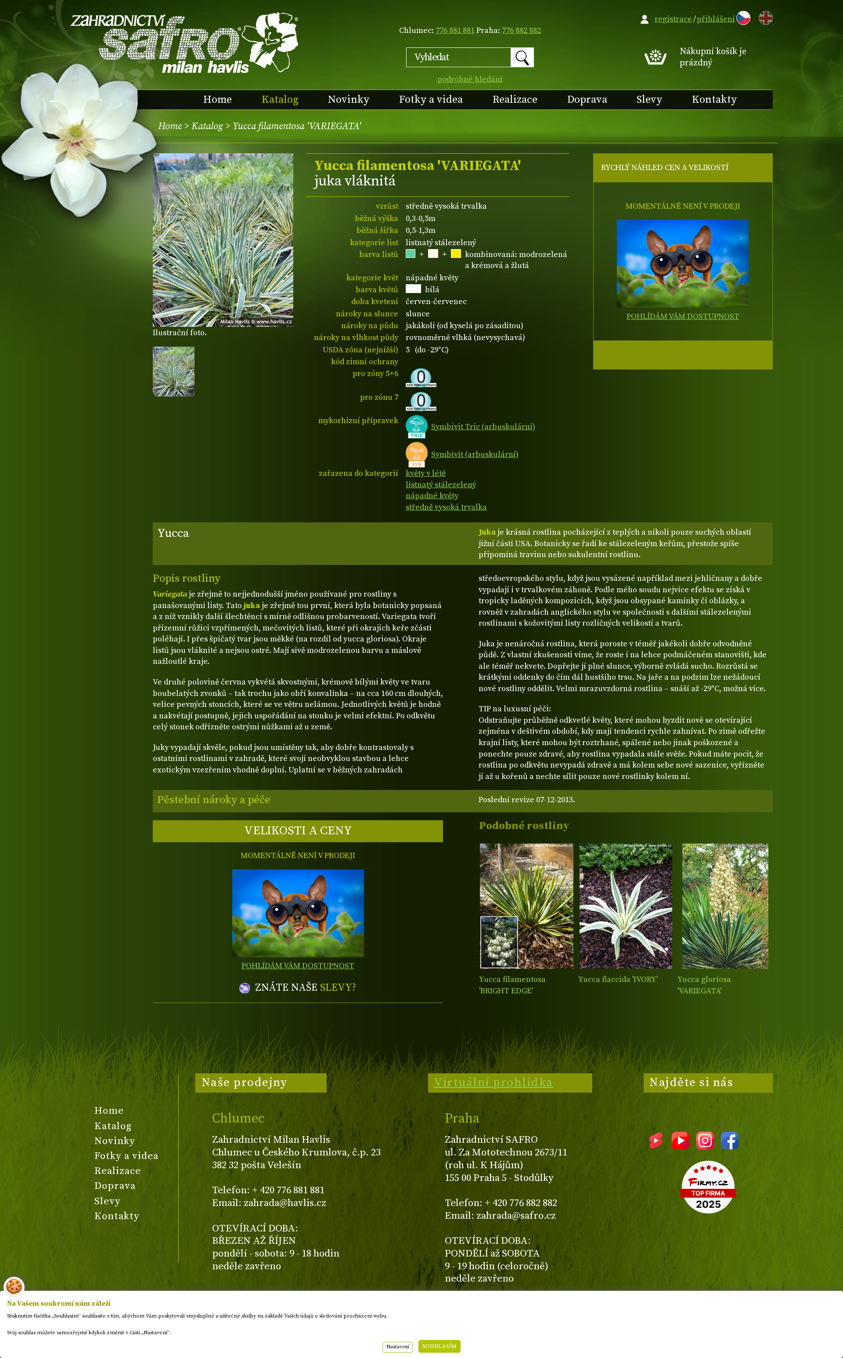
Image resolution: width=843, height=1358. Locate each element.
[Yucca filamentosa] (526, 906)
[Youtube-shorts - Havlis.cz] (656, 1146)
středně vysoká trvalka (446, 507)
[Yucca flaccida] (626, 906)
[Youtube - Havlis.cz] (680, 1146)
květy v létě (426, 473)
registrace (673, 19)
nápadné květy (432, 496)
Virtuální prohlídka (493, 1082)
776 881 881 (455, 30)
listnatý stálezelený (441, 485)
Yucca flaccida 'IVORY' (618, 979)
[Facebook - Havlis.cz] (729, 1146)
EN (764, 16)
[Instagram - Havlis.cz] (705, 1146)
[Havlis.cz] (184, 42)
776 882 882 (521, 30)
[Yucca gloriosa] (725, 906)
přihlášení (716, 19)
